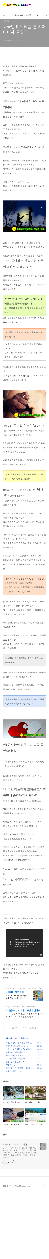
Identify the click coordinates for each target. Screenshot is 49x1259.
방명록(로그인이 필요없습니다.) (24, 15)
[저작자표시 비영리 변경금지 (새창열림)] (33, 1028)
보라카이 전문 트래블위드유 (17, 992)
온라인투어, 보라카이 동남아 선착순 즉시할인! (24, 1010)
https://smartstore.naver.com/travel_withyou (22, 988)
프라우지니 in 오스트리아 (15, 1144)
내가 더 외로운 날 (12, 1071)
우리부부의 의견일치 (13, 1055)
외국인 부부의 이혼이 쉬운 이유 (17, 1042)
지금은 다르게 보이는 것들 (15, 1046)
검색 (38, 5)
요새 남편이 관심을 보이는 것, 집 (18, 1068)
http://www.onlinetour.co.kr (18, 1006)
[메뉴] (44, 5)
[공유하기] (12, 1028)
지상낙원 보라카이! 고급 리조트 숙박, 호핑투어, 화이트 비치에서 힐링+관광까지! (24, 1015)
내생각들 (9, 1038)
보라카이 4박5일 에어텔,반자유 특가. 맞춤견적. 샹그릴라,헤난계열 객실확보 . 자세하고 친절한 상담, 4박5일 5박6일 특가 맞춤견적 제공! (17, 997)
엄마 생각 (9, 1065)
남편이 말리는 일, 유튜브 (15, 1061)
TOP (44, 1186)
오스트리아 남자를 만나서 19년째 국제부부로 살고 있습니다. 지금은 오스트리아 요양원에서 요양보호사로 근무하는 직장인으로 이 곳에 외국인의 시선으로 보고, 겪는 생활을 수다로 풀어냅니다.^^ (19, 1153)
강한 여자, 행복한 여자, (14, 1052)
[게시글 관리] (16, 1028)
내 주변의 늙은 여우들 (14, 1058)
